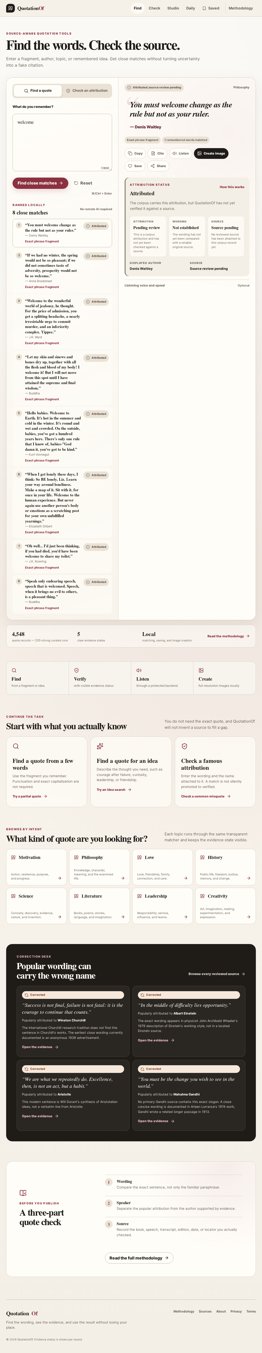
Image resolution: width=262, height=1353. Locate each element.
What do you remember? (33, 107)
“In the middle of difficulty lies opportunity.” (184, 1004)
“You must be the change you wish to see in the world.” (186, 1082)
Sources (205, 1311)
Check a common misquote (203, 796)
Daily (190, 8)
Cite (160, 153)
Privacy (236, 1311)
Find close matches (37, 183)
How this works (232, 187)
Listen (184, 153)
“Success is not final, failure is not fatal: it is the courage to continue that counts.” (72, 1008)
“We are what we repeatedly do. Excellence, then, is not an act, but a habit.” (67, 1082)
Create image (214, 153)
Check (154, 8)
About (221, 1311)
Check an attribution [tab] (90, 90)
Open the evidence (37, 1047)
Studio (173, 8)
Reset (86, 183)
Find (137, 8)
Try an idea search (111, 790)
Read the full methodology (136, 1257)
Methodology (241, 8)
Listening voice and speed (187, 285)
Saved (213, 8)
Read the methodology (226, 636)
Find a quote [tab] (41, 90)
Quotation (21, 1313)
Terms (251, 1311)
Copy (138, 153)
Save (138, 166)
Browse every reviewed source (214, 974)
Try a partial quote (27, 796)
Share (161, 166)
